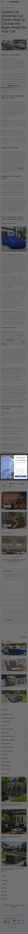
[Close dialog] (26, 456)
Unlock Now (20, 476)
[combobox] (16, 467)
